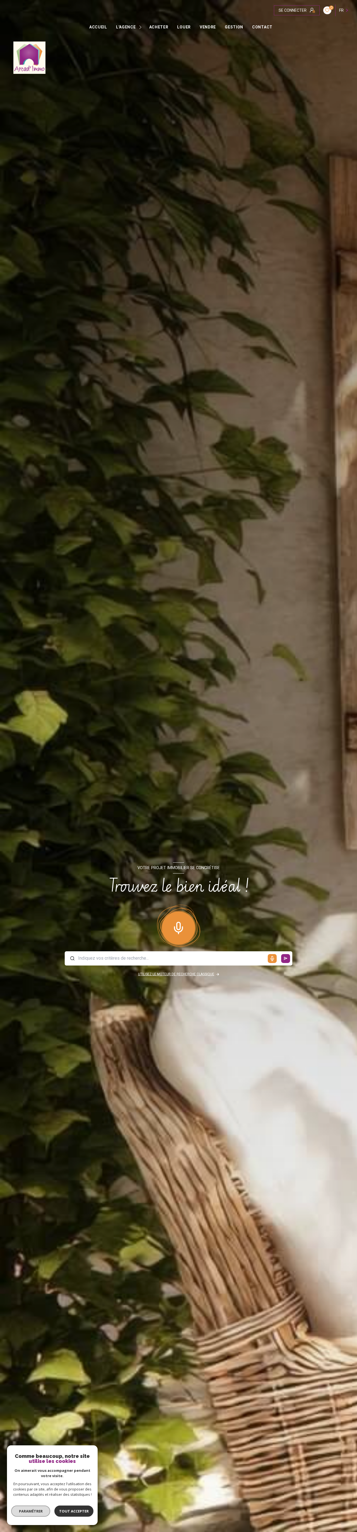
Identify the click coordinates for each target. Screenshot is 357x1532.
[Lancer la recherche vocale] (178, 926)
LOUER (184, 27)
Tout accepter (74, 1511)
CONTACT (262, 27)
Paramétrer (31, 1511)
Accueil (98, 27)
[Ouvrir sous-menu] (141, 27)
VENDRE (207, 27)
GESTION (234, 27)
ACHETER (158, 27)
